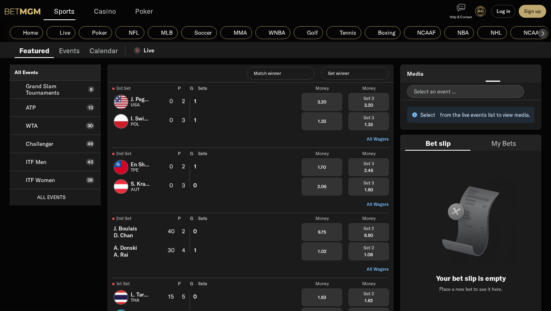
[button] (543, 33)
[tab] (34, 50)
